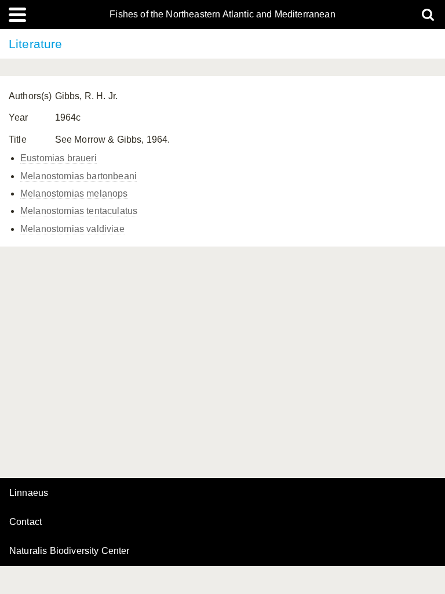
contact (25, 522)
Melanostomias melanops (74, 193)
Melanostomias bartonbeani (78, 176)
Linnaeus (28, 493)
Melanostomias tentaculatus (78, 211)
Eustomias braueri (58, 158)
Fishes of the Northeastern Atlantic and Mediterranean (222, 14)
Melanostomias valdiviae (72, 229)
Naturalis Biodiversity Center (69, 551)
